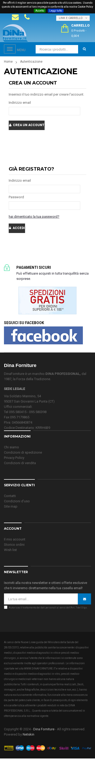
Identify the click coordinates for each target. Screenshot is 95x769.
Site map (10, 506)
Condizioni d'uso (17, 501)
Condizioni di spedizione (23, 452)
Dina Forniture (43, 729)
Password (16, 197)
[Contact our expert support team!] (15, 17)
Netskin (28, 734)
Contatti (10, 496)
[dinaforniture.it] (15, 33)
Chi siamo (11, 447)
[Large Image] (47, 748)
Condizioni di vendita (20, 463)
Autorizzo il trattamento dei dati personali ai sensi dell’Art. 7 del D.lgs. (48, 607)
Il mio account (14, 539)
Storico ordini (14, 545)
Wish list (10, 550)
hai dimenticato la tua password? (34, 217)
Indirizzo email (20, 103)
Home (8, 61)
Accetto (39, 10)
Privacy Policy (14, 458)
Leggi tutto (55, 10)
